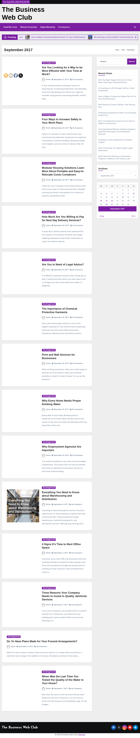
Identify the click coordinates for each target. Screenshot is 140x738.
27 (112, 204)
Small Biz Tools (10, 27)
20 (112, 201)
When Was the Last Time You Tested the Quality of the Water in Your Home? (63, 680)
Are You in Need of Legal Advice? (63, 264)
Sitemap (81, 735)
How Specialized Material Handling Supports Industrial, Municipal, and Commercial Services (116, 131)
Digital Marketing (47, 27)
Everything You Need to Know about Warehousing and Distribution (60, 496)
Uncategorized (49, 63)
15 (123, 197)
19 (106, 201)
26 (107, 204)
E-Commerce (64, 27)
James (48, 79)
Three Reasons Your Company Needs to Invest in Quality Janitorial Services (64, 596)
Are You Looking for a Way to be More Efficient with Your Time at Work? (62, 71)
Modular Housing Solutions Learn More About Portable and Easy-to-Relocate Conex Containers (63, 171)
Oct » (133, 216)
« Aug (101, 216)
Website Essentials (28, 27)
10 (134, 194)
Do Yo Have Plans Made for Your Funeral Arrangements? (42, 641)
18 (101, 201)
